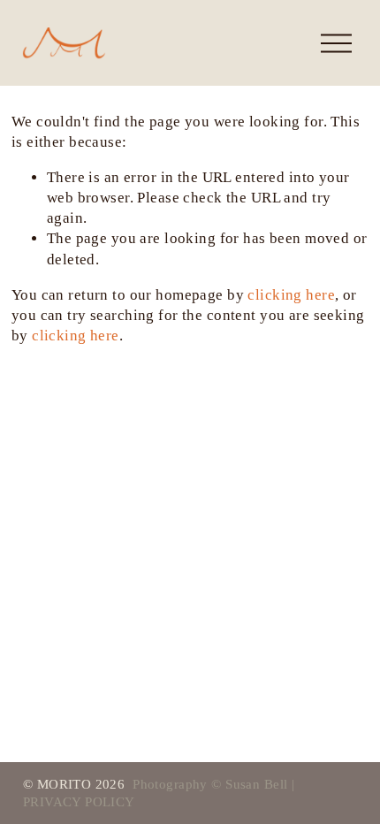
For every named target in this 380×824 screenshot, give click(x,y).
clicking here (291, 294)
